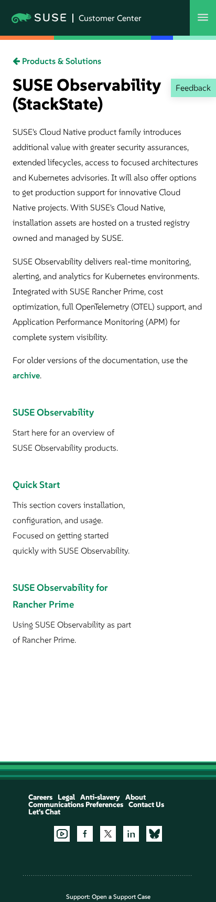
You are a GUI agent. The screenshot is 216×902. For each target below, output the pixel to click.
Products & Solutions (60, 61)
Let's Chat (44, 811)
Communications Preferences (75, 804)
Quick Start (36, 485)
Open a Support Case (121, 896)
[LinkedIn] (131, 834)
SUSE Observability (53, 412)
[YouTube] (62, 834)
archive (26, 375)
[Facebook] (85, 834)
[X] (108, 834)
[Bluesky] (154, 834)
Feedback (193, 87)
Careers (40, 797)
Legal (66, 797)
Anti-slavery (100, 797)
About (135, 797)
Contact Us (146, 804)
